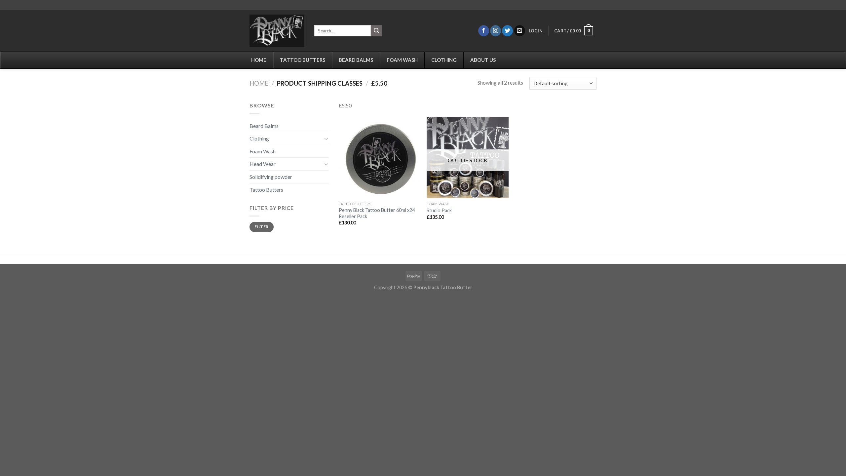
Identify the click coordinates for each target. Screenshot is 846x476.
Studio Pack (439, 210)
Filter (261, 226)
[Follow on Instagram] (495, 30)
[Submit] (376, 30)
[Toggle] (326, 138)
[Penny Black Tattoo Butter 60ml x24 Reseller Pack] (379, 157)
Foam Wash (263, 151)
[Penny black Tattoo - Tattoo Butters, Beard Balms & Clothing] (277, 31)
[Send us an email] (519, 30)
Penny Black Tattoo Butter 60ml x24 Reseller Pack (377, 213)
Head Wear (263, 164)
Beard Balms (264, 126)
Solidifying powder (271, 177)
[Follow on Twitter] (507, 30)
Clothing (259, 138)
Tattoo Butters (266, 189)
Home (259, 83)
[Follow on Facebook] (483, 30)
